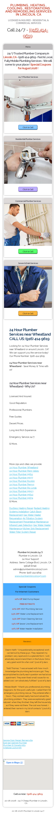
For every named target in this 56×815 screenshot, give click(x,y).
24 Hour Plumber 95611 (21, 474)
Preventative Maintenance (36, 522)
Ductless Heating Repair (21, 508)
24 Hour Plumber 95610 (21, 494)
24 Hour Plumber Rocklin (22, 481)
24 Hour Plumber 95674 (21, 498)
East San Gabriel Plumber (15, 743)
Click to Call (28, 127)
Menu (28, 47)
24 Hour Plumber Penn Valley (24, 471)
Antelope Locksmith (12, 748)
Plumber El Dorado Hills (14, 745)
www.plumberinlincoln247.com (30, 576)
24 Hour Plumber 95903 (21, 491)
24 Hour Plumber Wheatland (23, 467)
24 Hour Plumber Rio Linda (23, 488)
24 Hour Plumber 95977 (21, 477)
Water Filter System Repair (22, 532)
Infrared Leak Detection (21, 525)
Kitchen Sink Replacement (36, 528)
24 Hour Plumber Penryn (21, 484)
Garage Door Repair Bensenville (18, 740)
